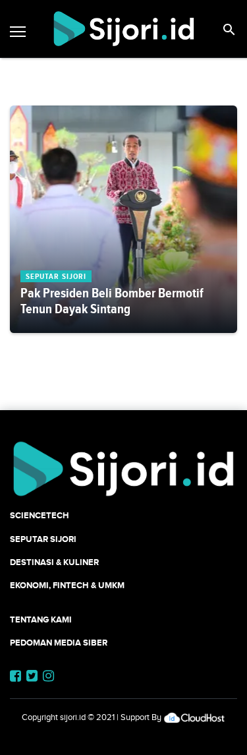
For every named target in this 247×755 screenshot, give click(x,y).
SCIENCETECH (39, 515)
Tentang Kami (41, 619)
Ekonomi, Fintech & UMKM (67, 585)
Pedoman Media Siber (58, 643)
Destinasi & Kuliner (54, 562)
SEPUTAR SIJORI (43, 539)
